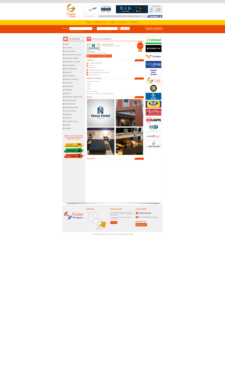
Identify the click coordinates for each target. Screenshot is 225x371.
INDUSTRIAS (69, 83)
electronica (103, 16)
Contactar (108, 56)
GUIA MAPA (123, 22)
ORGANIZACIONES (70, 100)
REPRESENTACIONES (71, 107)
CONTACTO (134, 22)
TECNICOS (68, 118)
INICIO (89, 22)
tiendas (118, 16)
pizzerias (124, 16)
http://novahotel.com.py (94, 74)
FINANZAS (68, 72)
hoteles (137, 16)
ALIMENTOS (68, 47)
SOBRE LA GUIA (100, 22)
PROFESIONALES (70, 104)
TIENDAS (67, 125)
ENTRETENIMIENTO (71, 69)
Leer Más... (113, 222)
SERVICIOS (68, 114)
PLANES (112, 22)
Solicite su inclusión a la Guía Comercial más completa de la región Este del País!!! (74, 137)
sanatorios (131, 16)
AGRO (67, 44)
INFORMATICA (69, 86)
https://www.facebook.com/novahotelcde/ (98, 72)
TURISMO (68, 128)
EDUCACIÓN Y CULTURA (72, 61)
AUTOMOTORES (70, 51)
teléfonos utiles (111, 16)
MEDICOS (68, 93)
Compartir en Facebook (95, 56)
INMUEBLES (68, 90)
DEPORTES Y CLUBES (71, 58)
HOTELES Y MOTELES (71, 79)
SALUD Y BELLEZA (71, 111)
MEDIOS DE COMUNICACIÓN (73, 97)
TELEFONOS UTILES (71, 121)
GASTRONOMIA (70, 76)
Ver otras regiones (155, 6)
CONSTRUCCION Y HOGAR (73, 54)
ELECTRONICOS (70, 65)
